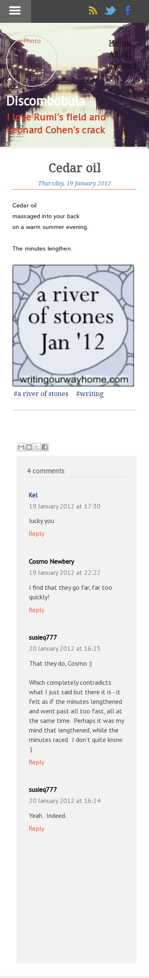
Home (120, 43)
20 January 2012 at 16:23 (65, 648)
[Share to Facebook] (45, 447)
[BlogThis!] (29, 447)
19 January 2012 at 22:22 (65, 572)
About (120, 54)
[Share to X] (37, 447)
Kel (33, 495)
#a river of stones (41, 394)
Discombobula (45, 100)
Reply (37, 534)
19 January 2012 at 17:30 (65, 506)
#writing (89, 394)
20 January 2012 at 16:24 (65, 800)
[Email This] (21, 447)
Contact (123, 65)
